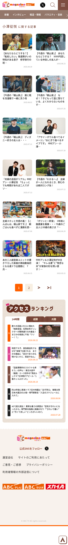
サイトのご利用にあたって (34, 457)
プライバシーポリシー (39, 464)
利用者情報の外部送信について (21, 472)
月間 (53, 319)
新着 (6, 14)
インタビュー (19, 14)
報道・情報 (35, 14)
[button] (66, 15)
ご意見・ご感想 (12, 464)
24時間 (15, 319)
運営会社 (8, 457)
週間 (35, 319)
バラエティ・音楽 (53, 14)
